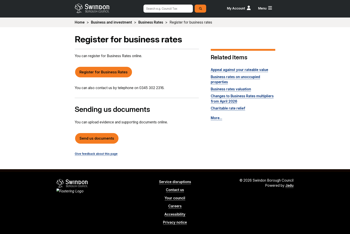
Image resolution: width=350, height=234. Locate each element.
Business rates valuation (231, 89)
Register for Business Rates (103, 72)
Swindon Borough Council (72, 183)
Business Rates (150, 22)
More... (216, 118)
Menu (262, 8)
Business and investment (111, 22)
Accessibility (174, 214)
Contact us (175, 190)
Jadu (289, 185)
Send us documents (96, 138)
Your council (175, 198)
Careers (175, 206)
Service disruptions (175, 182)
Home (80, 22)
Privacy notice (175, 222)
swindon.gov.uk (107, 8)
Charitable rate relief (228, 108)
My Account (236, 8)
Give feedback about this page (96, 154)
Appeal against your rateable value (239, 70)
